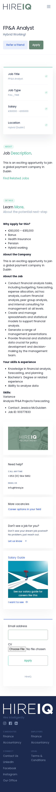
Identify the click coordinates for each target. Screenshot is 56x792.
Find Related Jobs (16, 178)
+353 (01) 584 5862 (19, 476)
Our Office (10, 780)
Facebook (9, 768)
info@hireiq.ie (15, 487)
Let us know (15, 541)
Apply (36, 45)
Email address (17, 626)
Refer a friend (15, 45)
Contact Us (10, 756)
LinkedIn (8, 762)
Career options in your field (24, 509)
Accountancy (12, 742)
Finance (8, 736)
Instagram (10, 774)
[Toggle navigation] (48, 7)
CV (10, 644)
